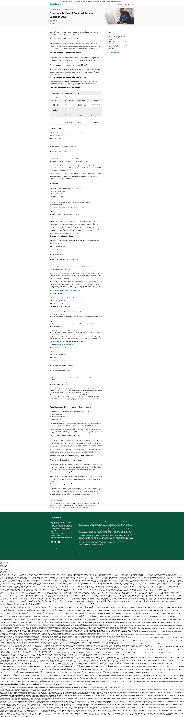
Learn (132, 4)
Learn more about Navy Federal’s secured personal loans (65, 290)
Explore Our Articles (114, 52)
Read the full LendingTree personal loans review (62, 344)
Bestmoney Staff (62, 20)
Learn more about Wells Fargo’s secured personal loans (64, 181)
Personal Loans (57, 9)
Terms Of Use (95, 518)
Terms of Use (127, 553)
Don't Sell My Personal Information (59, 548)
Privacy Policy (111, 518)
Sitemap (122, 518)
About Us (80, 518)
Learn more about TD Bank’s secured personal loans (64, 233)
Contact (117, 518)
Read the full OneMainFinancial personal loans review (64, 404)
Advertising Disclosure (116, 1)
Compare (119, 4)
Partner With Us (103, 518)
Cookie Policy (87, 518)
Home (51, 9)
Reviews (127, 4)
